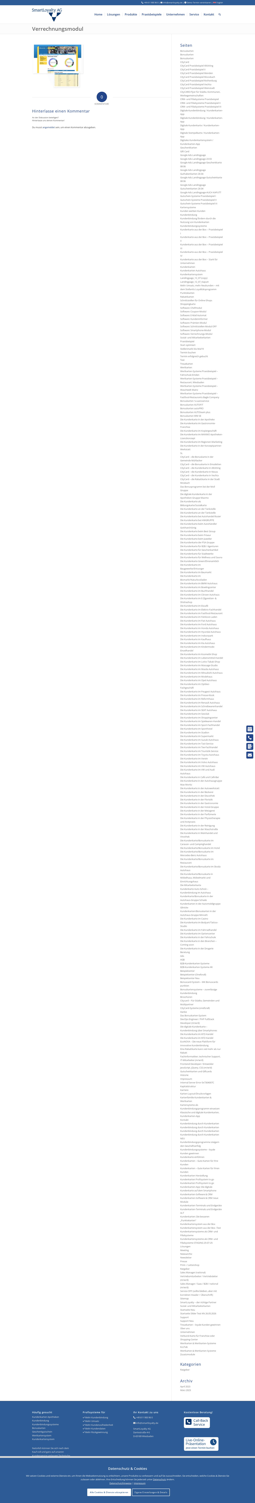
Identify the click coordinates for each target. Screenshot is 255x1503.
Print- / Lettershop (189, 1265)
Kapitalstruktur (188, 1086)
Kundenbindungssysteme (193, 225)
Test (182, 359)
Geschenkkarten (188, 147)
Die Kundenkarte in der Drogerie (196, 948)
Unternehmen (187, 1332)
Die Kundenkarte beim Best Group (197, 531)
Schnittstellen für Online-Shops (196, 300)
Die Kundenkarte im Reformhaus (197, 698)
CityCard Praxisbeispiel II (193, 69)
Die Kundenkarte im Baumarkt (195, 572)
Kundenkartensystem (191, 274)
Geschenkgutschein (42, 1431)
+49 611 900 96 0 (144, 1417)
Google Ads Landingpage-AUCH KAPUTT (200, 192)
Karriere (184, 1090)
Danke (183, 1011)
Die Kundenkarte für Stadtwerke (196, 553)
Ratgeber (185, 1268)
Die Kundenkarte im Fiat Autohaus (198, 620)
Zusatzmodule (187, 1354)
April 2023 (185, 1386)
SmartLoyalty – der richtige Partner (198, 1302)
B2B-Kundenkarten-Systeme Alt (196, 967)
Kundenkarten (187, 266)
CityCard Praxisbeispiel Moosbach (197, 76)
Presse (183, 1261)
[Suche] (219, 14)
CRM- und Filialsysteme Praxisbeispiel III (200, 106)
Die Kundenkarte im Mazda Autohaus (199, 669)
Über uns (185, 1328)
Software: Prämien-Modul (193, 322)
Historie (184, 1075)
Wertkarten (186, 367)
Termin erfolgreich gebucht (194, 356)
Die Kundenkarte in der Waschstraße (199, 829)
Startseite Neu (187, 1309)
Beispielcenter (187, 970)
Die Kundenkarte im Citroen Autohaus (199, 594)
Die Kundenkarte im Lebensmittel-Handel (201, 657)
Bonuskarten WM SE (190, 415)
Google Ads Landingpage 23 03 (196, 158)
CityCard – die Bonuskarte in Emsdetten (200, 464)
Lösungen (185, 1246)
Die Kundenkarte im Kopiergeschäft (198, 430)
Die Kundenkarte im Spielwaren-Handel (200, 721)
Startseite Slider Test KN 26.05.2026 (198, 1313)
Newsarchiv (186, 1253)
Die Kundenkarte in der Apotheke (197, 419)
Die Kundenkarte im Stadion (194, 732)
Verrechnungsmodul (57, 28)
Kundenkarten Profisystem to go (197, 1179)
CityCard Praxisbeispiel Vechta (195, 84)
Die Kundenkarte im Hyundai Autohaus (200, 631)
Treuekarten (186, 363)
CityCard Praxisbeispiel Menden (196, 73)
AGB (182, 959)
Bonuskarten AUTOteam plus (195, 412)
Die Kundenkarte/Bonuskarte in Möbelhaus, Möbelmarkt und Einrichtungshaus (196, 877)
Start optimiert (188, 345)
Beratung (185, 952)
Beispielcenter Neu (189, 978)
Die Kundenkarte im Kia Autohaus (197, 643)
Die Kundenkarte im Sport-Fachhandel (200, 725)
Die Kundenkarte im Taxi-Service (196, 743)
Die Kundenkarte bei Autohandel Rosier (200, 516)
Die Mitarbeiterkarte (190, 885)
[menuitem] (98, 14)
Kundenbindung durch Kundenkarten (199, 1123)
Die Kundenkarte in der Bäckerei (196, 792)
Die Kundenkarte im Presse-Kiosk (197, 695)
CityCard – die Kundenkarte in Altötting (200, 467)
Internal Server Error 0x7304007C (197, 1082)
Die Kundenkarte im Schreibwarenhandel (201, 706)
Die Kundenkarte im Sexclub (194, 713)
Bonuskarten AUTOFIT (191, 404)
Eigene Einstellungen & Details (151, 1492)
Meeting (184, 1250)
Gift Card (184, 151)
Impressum (186, 1078)
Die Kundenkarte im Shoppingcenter (199, 717)
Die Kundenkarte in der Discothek (197, 795)
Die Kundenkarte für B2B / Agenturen (199, 546)
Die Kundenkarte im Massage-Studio (199, 665)
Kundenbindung (188, 214)
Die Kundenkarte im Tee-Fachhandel (199, 747)
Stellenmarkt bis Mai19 (192, 348)
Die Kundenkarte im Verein (194, 758)
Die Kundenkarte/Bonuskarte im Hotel (200, 848)
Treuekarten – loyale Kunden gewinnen (200, 1324)
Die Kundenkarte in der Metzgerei (197, 810)
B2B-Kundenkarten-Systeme (194, 963)
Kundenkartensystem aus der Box (197, 1224)
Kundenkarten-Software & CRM (196, 1194)
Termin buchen (188, 352)
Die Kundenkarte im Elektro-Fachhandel (200, 609)
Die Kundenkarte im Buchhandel (197, 590)
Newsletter (186, 1257)
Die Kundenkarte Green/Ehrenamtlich (199, 561)
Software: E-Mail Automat (193, 315)
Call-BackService (200, 1422)
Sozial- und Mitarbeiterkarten (195, 1306)
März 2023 (185, 1390)
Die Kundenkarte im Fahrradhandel (198, 929)
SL (181, 453)
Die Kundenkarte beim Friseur (195, 535)
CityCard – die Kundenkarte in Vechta (199, 475)
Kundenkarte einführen (192, 1157)
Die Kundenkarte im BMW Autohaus (198, 583)
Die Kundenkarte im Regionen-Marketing (201, 441)
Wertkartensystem (41, 1435)
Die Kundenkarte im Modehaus (196, 676)
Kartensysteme (188, 207)
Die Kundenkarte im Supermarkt (197, 736)
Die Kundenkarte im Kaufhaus (195, 639)
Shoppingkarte (188, 304)
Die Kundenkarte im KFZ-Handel (196, 1034)
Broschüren (186, 996)
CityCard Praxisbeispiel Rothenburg (198, 80)
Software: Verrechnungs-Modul (196, 333)
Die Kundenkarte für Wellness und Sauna (201, 557)
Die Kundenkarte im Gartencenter (197, 933)
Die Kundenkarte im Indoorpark (196, 635)
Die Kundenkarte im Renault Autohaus (200, 702)
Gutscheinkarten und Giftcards (196, 1071)
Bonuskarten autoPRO (191, 408)
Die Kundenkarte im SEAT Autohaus (198, 710)
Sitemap (184, 1298)
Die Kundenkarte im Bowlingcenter (198, 587)
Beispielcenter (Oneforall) (193, 974)
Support (184, 1317)
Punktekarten (187, 292)
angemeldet (48, 127)
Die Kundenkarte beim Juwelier (196, 538)
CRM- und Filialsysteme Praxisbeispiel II (200, 103)
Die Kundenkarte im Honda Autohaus (199, 628)
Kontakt (184, 1119)
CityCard (184, 62)
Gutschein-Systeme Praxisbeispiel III (198, 203)
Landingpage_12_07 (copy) (193, 278)
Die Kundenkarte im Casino (194, 918)
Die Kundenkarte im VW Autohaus (197, 766)
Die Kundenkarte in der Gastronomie (199, 803)
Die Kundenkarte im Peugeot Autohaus (200, 691)
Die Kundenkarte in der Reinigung (197, 825)
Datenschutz (159, 1479)
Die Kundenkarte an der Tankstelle (198, 508)
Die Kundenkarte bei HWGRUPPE (197, 520)
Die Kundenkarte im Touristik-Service (199, 751)
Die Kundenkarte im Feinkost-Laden (198, 616)
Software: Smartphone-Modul (195, 330)
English (219, 2)
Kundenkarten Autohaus (193, 270)
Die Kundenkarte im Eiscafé (194, 605)
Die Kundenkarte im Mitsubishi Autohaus (201, 672)
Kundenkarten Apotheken (45, 1416)
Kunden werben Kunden (192, 211)
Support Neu (187, 1320)
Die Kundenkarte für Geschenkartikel (199, 549)
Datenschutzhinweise (120, 1483)
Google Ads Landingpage (193, 155)
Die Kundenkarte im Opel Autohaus (198, 680)
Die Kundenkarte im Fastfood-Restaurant (201, 613)
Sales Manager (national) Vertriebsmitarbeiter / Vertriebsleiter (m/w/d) (199, 1276)
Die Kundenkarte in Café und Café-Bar (199, 777)
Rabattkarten (187, 296)
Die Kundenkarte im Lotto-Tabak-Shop (200, 661)
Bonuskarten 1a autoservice (194, 400)
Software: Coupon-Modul (193, 311)
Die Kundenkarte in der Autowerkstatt (199, 788)
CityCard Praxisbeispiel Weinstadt (197, 88)
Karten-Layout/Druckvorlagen (195, 1093)
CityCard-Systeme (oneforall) (195, 1008)
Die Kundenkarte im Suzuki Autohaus (199, 739)
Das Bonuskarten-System (193, 1015)
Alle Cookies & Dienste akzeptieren (109, 1492)
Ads (182, 955)
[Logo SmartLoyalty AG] (70, 14)
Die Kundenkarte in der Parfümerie (198, 814)
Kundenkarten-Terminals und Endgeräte (201, 1205)
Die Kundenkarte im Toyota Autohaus (199, 754)
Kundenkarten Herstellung (194, 1175)
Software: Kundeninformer (194, 318)
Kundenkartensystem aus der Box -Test (200, 1227)
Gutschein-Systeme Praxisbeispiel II (198, 199)
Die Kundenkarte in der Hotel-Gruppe (199, 807)
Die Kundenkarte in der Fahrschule (198, 937)
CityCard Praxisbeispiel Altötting (196, 65)
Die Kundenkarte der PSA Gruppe (197, 542)
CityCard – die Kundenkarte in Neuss (199, 471)
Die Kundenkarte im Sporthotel (196, 728)
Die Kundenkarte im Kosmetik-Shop (198, 654)
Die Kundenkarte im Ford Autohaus (198, 624)
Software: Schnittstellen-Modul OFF (198, 326)
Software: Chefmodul (191, 307)
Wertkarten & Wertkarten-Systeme (198, 1350)
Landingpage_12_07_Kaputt (194, 281)
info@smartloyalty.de (147, 1423)
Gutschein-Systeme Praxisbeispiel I (198, 196)
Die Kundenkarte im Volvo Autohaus (199, 762)
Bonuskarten (187, 50)
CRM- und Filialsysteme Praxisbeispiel (199, 99)
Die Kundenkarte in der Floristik (196, 799)
